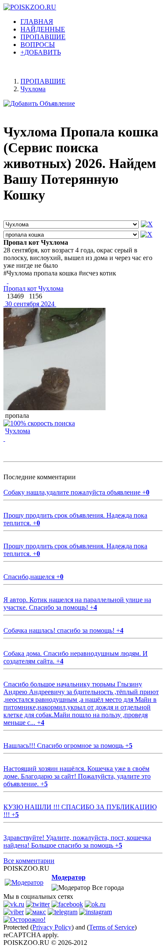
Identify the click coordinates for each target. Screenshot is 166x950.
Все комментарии (28, 860)
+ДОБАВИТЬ (40, 52)
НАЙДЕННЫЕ (42, 29)
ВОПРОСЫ (37, 44)
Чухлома (17, 430)
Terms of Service (112, 927)
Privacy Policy (52, 927)
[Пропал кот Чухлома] (8, 280)
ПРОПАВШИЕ (43, 37)
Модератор (69, 877)
